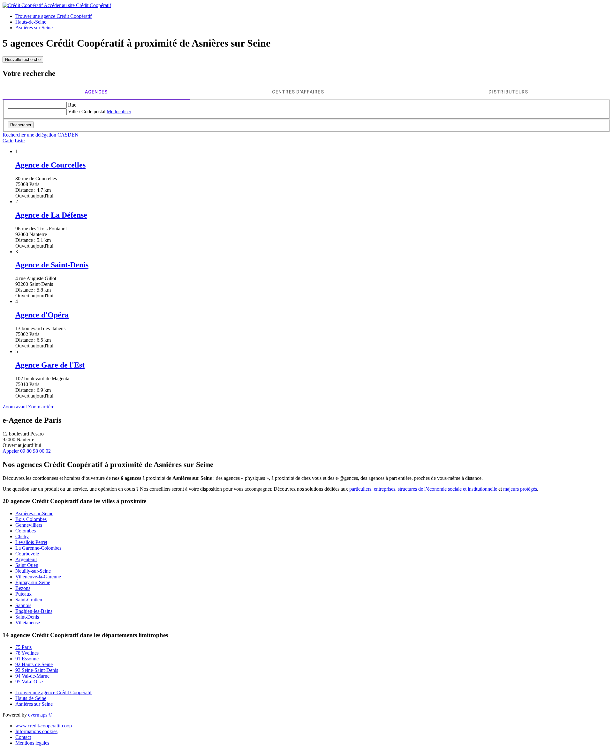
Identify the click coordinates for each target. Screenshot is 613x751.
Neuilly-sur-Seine (33, 571)
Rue (72, 105)
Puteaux (23, 594)
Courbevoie (27, 553)
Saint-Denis (27, 617)
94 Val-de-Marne (32, 676)
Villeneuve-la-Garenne (38, 576)
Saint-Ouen (26, 565)
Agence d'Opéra (42, 315)
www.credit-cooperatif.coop (43, 725)
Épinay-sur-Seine (32, 582)
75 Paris (23, 647)
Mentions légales (32, 743)
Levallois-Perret (31, 542)
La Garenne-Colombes (38, 548)
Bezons (22, 588)
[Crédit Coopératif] (23, 5)
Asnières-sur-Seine (34, 513)
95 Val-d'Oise (29, 681)
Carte (8, 140)
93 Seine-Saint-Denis (36, 670)
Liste (20, 140)
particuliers (360, 489)
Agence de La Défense (51, 215)
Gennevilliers (28, 525)
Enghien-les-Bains (33, 611)
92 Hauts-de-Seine (34, 664)
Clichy (22, 536)
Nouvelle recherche (23, 59)
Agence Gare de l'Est (50, 365)
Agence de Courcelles (50, 165)
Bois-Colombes (31, 519)
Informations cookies (36, 731)
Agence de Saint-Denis (51, 265)
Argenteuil (26, 559)
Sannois (23, 605)
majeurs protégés (520, 489)
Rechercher (20, 125)
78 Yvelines (27, 653)
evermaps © (40, 715)
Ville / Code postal (86, 111)
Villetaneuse (27, 622)
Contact (23, 737)
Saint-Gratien (28, 599)
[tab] (96, 92)
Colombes (25, 530)
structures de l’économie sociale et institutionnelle (447, 489)
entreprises (384, 489)
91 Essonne (27, 658)
